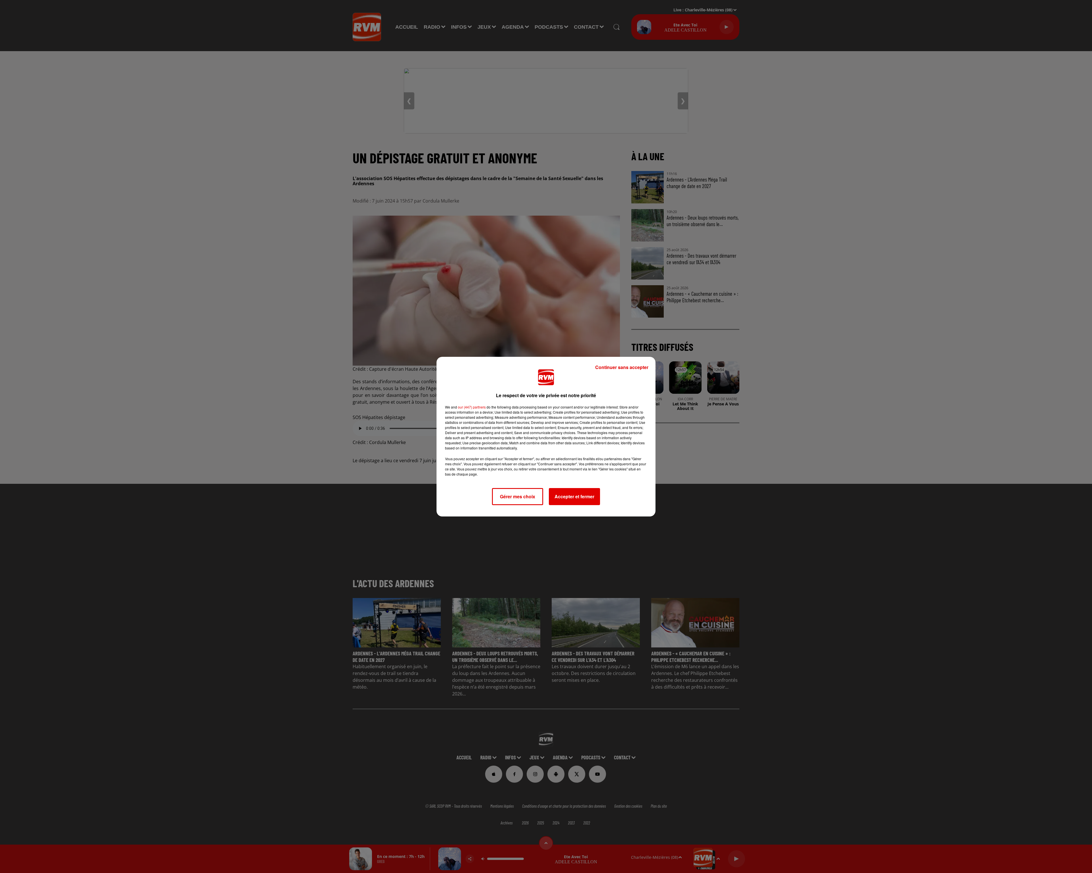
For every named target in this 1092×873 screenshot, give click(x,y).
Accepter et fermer (574, 496)
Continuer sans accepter (621, 367)
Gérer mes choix (517, 496)
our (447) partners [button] (472, 407)
